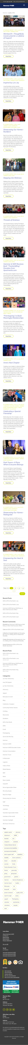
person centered (8, 892)
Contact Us (5, 935)
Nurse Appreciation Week (9, 787)
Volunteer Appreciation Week (10, 812)
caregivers (6, 841)
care (13, 838)
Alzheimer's (7, 835)
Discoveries (6, 31)
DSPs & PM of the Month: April (11, 617)
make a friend (7, 313)
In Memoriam (10, 407)
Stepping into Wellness (12, 178)
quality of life (19, 892)
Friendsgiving (7, 312)
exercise (6, 864)
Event (4, 729)
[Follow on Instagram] (7, 1009)
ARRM (15, 835)
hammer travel (8, 883)
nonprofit (22, 80)
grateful (16, 876)
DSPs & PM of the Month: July (10, 601)
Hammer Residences (17, 880)
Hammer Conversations (9, 751)
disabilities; (20, 854)
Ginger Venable (9, 310)
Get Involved (8, 971)
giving (5, 873)
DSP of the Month (7, 722)
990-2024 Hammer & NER (9, 954)
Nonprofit (6, 889)
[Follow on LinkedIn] (10, 1009)
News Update (6, 780)
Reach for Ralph (7, 794)
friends (6, 870)
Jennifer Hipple (9, 79)
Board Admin (6, 939)
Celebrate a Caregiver (8, 704)
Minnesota (6, 886)
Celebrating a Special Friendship (12, 412)
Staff (18, 127)
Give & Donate (8, 972)
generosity (14, 870)
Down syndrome (16, 857)
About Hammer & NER (8, 934)
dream (6, 861)
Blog (22, 30)
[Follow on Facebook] (4, 1009)
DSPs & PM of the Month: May (10, 613)
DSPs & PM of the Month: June (11, 604)
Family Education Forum (10, 867)
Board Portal (6, 937)
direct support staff (9, 854)
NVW (14, 889)
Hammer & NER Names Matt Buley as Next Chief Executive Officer (13, 608)
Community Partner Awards (11, 406)
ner (14, 886)
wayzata (15, 905)
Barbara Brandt (9, 30)
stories (17, 895)
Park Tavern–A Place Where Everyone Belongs (13, 463)
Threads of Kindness (11, 220)
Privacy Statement (7, 940)
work (5, 908)
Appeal (5, 693)
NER (4, 773)
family (13, 864)
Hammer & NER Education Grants (12, 747)
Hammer (5, 740)
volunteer (13, 409)
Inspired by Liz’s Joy (11, 83)
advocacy (18, 832)
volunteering (16, 902)
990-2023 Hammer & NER (9, 955)
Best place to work (8, 696)
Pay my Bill (5, 944)
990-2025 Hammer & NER (9, 952)
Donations (5, 718)
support (6, 899)
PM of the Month (7, 791)
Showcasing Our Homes (10, 127)
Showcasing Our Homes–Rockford (13, 131)
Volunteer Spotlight (8, 820)
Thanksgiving (15, 899)
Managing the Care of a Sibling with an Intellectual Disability (14, 634)
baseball (6, 838)
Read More (8, 56)
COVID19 (5, 711)
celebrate (15, 841)
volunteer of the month (9, 816)
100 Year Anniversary (8, 678)
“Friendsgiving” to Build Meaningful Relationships (13, 317)
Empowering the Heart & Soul (13, 559)
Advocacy (5, 689)
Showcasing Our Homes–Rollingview (13, 513)
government (7, 876)
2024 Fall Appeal (7, 682)
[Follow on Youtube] (13, 1009)
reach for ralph (8, 895)
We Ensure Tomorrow (9, 823)
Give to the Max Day (16, 312)
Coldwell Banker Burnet (10, 845)
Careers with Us (8, 974)
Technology (6, 805)
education (13, 861)
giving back (14, 873)
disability (6, 857)
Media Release (6, 769)
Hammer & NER (14, 31)
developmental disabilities (10, 848)
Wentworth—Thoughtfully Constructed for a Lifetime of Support (13, 36)
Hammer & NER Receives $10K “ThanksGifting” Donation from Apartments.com (13, 267)
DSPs (4, 725)
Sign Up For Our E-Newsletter (12, 977)
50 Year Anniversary (8, 686)
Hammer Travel (7, 754)
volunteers (7, 905)
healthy (17, 883)
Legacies (5, 762)
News (13, 261)
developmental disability (10, 851)
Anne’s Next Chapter (11, 363)
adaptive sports (8, 832)
